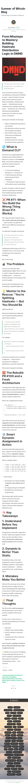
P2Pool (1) (7, 743)
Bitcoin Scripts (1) (16, 757)
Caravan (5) (20, 735)
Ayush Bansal (11, 27)
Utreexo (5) (7, 718)
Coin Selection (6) (8, 710)
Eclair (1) (20, 738)
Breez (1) (11, 749)
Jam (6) (14, 732)
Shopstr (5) (19, 760)
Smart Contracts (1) (19, 754)
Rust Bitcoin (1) (8, 726)
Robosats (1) (20, 732)
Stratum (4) (14, 718)
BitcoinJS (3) (10, 729)
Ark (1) (9, 757)
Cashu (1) (21, 746)
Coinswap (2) (8, 732)
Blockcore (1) (17, 729)
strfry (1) (19, 774)
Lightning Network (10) (19, 710)
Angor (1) (21, 749)
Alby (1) (16, 749)
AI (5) (6, 749)
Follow (17, 27)
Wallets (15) (9, 752)
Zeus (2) (21, 743)
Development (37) (17, 752)
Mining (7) (21, 718)
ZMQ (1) (13, 740)
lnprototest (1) (14, 743)
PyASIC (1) (8, 735)
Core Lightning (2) (17, 715)
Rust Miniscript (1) (11, 724)
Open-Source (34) (9, 754)
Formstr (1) (7, 768)
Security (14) (17, 763)
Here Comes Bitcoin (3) (11, 738)
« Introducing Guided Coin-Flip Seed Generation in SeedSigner (12, 676)
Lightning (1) (14, 768)
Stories (10, 670)
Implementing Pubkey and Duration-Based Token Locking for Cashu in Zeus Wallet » (13, 680)
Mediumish (17, 782)
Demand (5, 670)
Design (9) (20, 712)
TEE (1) (9, 771)
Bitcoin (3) (21, 768)
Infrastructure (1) (11, 774)
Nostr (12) (10, 763)
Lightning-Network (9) (10, 760)
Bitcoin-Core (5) (10, 766)
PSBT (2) (19, 724)
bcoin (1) (9, 715)
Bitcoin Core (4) (16, 721)
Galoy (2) (10, 721)
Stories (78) (13, 712)
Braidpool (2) (20, 740)
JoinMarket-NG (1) (16, 771)
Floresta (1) (7, 740)
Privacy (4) (18, 766)
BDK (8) (7, 712)
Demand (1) (15, 746)
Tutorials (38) (17, 707)
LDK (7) (14, 726)
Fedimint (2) (20, 726)
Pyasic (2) (13, 735)
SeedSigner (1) (8, 746)
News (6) (10, 707)
